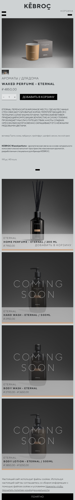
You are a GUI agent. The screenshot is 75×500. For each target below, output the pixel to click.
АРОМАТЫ (10, 78)
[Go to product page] (37, 287)
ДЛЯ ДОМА (30, 78)
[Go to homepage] (37, 6)
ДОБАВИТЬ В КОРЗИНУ (38, 97)
